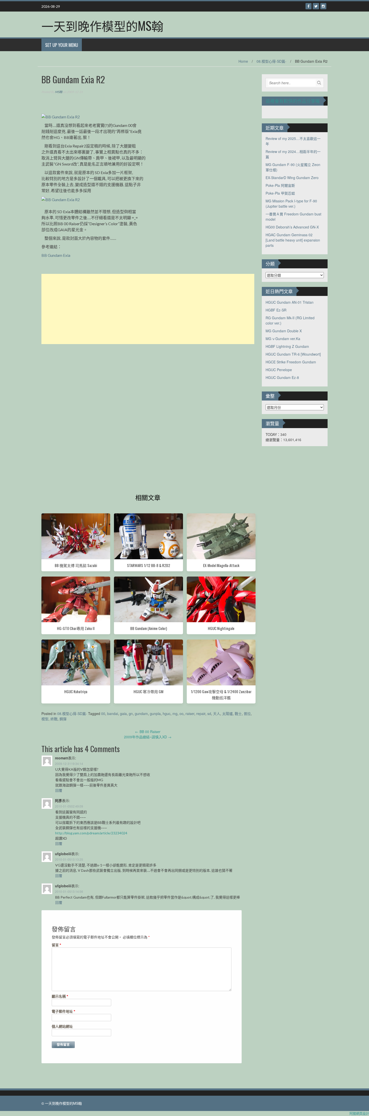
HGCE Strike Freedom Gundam (291, 361)
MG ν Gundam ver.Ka (283, 338)
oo (181, 713)
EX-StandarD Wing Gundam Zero (292, 177)
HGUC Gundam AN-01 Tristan (290, 302)
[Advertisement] (147, 309)
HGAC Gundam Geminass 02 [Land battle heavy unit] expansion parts (293, 240)
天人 (216, 713)
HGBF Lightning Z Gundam (287, 346)
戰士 (238, 713)
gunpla (155, 713)
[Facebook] (308, 6)
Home (243, 61)
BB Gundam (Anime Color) (148, 628)
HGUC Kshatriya (75, 691)
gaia (123, 713)
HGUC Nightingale (221, 628)
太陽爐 (227, 713)
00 (103, 713)
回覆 (58, 790)
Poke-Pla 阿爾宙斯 (280, 185)
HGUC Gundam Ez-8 (282, 377)
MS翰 (58, 92)
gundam (141, 713)
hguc (166, 713)
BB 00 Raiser (147, 731)
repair (200, 713)
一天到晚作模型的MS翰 (102, 25)
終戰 (53, 718)
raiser (190, 713)
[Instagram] (323, 6)
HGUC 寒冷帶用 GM (148, 691)
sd (209, 713)
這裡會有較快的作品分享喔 (293, 101)
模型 (44, 718)
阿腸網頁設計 (359, 1113)
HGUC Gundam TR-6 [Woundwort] (293, 354)
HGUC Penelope (279, 369)
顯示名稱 (60, 996)
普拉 (247, 713)
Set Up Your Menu (61, 45)
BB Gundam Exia (55, 255)
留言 (56, 945)
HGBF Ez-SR (276, 309)
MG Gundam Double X (284, 330)
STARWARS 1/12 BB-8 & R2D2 (148, 565)
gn (131, 713)
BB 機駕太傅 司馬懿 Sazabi (76, 565)
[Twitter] (316, 6)
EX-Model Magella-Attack (221, 565)
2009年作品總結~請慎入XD (147, 736)
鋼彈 (63, 718)
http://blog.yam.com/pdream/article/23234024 (91, 833)
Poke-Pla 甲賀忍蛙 (280, 193)
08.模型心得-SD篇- (271, 61)
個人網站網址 (62, 1026)
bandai (112, 713)
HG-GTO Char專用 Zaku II (76, 628)
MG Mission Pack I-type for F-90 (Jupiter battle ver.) (291, 203)
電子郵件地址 (63, 1011)
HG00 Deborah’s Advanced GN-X (292, 226)
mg (174, 713)
